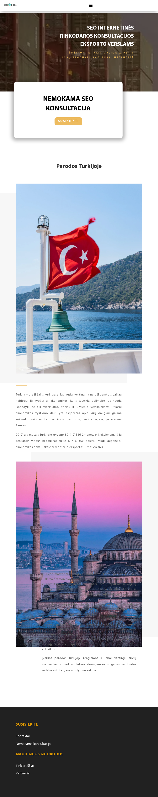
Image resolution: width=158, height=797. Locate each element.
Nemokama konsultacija (33, 744)
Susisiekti (68, 121)
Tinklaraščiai (25, 766)
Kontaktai (23, 736)
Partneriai (23, 773)
